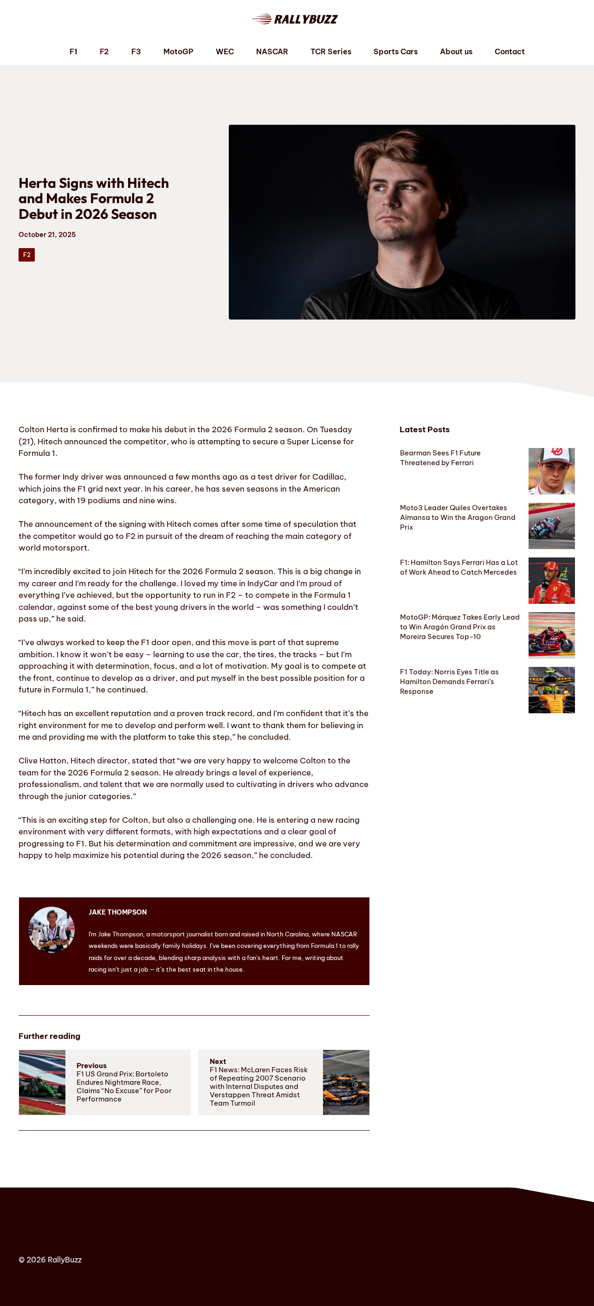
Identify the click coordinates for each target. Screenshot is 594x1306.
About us (456, 51)
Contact (510, 51)
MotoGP (178, 51)
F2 (104, 51)
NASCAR (272, 51)
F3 (136, 51)
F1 (73, 51)
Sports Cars (396, 51)
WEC (225, 51)
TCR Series (330, 51)
